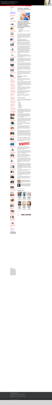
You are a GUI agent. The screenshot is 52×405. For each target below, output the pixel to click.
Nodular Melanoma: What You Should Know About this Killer (13, 214)
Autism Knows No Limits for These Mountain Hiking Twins (13, 189)
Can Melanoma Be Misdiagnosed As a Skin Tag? (12, 208)
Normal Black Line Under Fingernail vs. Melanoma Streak (12, 226)
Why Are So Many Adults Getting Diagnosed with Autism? (12, 158)
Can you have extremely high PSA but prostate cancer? (13, 21)
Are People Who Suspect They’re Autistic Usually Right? (12, 164)
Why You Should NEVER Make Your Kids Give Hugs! (13, 169)
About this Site (12, 228)
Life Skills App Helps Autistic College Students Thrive (13, 179)
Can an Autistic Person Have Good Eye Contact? (13, 130)
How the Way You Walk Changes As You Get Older (13, 88)
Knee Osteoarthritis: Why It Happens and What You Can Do (13, 111)
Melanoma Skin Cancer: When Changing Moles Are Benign (12, 220)
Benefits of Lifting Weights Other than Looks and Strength (13, 91)
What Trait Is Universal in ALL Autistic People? (12, 136)
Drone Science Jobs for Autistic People (12, 184)
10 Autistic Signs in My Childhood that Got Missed (13, 120)
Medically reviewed (19, 11)
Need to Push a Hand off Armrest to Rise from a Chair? (13, 108)
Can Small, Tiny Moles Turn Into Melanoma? (12, 197)
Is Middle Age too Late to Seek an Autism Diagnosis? (13, 152)
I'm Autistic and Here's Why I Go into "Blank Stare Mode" (13, 141)
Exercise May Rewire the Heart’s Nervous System (13, 81)
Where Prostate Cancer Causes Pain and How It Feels (12, 16)
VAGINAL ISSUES (18, 211)
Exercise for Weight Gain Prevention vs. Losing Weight (13, 102)
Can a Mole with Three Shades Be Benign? (12, 202)
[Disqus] (24, 223)
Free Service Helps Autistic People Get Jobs (13, 174)
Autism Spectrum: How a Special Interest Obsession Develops (13, 147)
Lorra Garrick (22, 183)
